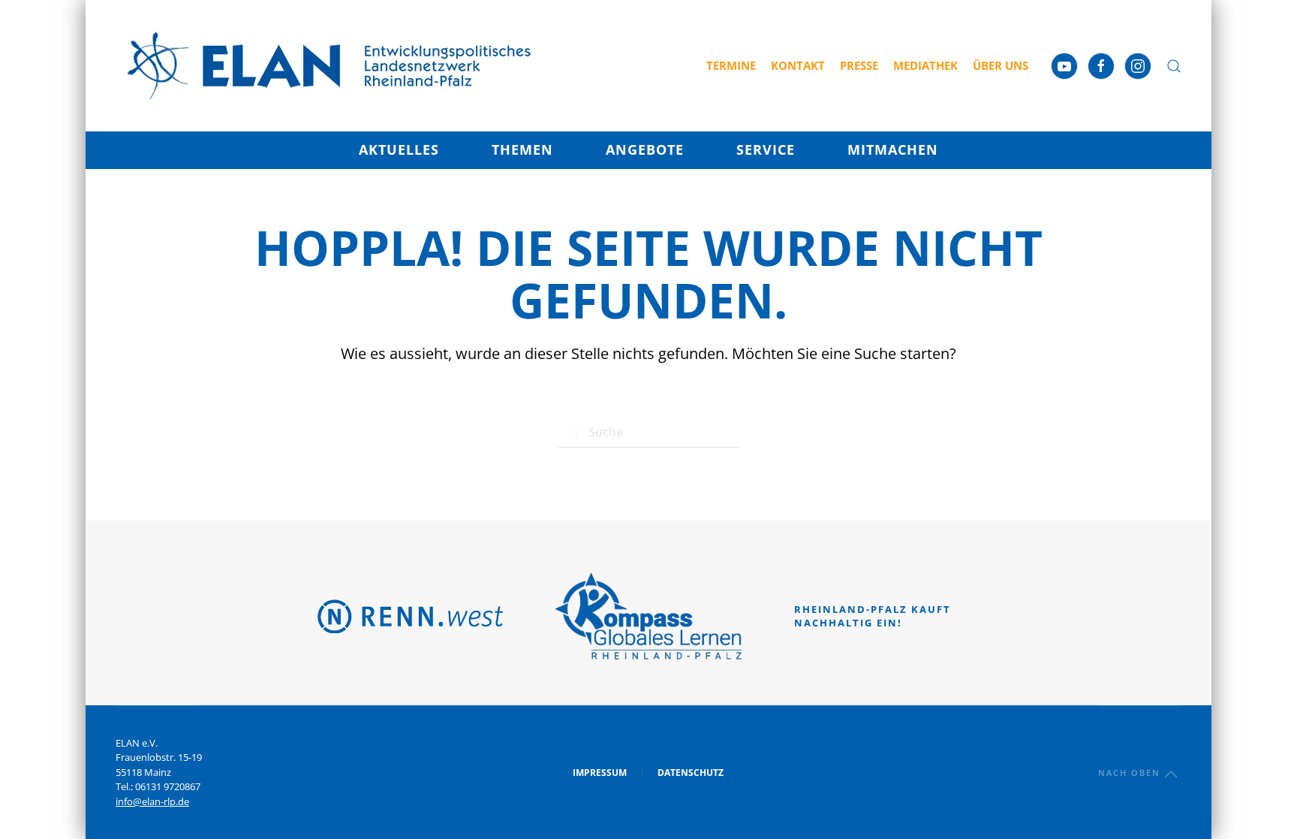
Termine (731, 65)
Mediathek (925, 65)
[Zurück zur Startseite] (329, 65)
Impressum (600, 772)
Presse (859, 65)
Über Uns (1000, 65)
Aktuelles (399, 149)
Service (765, 149)
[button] (1173, 66)
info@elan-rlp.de (152, 801)
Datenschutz (691, 772)
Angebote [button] (645, 149)
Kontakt (798, 65)
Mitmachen (892, 149)
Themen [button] (522, 149)
